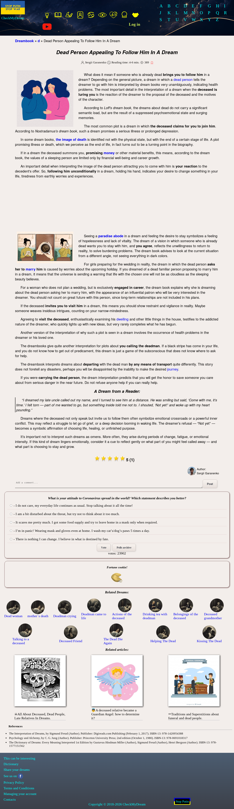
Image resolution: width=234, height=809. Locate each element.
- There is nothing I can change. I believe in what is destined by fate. (61, 539)
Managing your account (20, 794)
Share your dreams (17, 769)
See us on (10, 776)
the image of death (71, 139)
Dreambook (24, 40)
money (109, 152)
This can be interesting (19, 758)
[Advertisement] (118, 206)
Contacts (10, 799)
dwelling (122, 319)
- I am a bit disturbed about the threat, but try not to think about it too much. (66, 514)
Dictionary (11, 764)
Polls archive (124, 547)
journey (172, 369)
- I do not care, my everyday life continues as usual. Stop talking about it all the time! (73, 505)
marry (30, 269)
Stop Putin (182, 801)
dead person (183, 79)
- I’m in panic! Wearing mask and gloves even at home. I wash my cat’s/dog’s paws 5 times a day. (81, 531)
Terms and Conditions (19, 788)
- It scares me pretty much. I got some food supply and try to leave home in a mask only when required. (85, 522)
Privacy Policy (14, 782)
